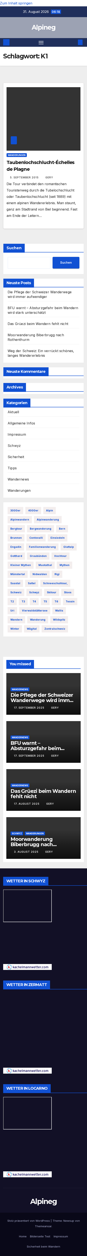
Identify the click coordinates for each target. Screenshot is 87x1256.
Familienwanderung (42, 546)
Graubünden (38, 556)
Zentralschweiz (54, 628)
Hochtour (60, 556)
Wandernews (18, 479)
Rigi (57, 574)
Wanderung (37, 619)
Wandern (16, 619)
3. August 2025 (26, 851)
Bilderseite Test (40, 1236)
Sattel (31, 583)
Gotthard (16, 556)
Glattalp (68, 546)
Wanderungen (17, 155)
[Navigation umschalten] (41, 42)
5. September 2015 (24, 177)
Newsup (68, 1220)
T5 (45, 601)
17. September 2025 (29, 707)
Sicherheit (16, 457)
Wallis (59, 610)
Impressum (17, 434)
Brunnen (16, 537)
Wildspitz (59, 619)
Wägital (32, 628)
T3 (23, 601)
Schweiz (16, 592)
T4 (34, 601)
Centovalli (36, 537)
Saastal (15, 583)
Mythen (64, 565)
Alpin (49, 510)
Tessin (70, 601)
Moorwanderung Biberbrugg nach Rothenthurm (32, 844)
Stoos (67, 592)
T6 (56, 601)
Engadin (15, 546)
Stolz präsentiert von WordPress (29, 1220)
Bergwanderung (40, 528)
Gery (49, 177)
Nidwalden (40, 574)
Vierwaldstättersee (35, 610)
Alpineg (43, 27)
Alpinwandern (19, 519)
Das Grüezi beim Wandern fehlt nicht (38, 324)
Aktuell (13, 412)
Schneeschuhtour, (55, 583)
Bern (62, 528)
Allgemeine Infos (21, 423)
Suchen (14, 248)
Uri (12, 610)
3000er (15, 510)
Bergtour (16, 528)
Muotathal (45, 565)
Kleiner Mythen (20, 565)
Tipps (12, 468)
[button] (74, 42)
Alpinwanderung (48, 519)
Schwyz (14, 445)
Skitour (51, 592)
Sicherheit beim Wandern (43, 1246)
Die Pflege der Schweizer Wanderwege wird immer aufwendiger (43, 700)
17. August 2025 (27, 803)
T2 (12, 601)
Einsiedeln (57, 537)
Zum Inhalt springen (16, 3)
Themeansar (43, 1226)
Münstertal (17, 574)
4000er (33, 510)
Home (23, 1236)
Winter (14, 628)
